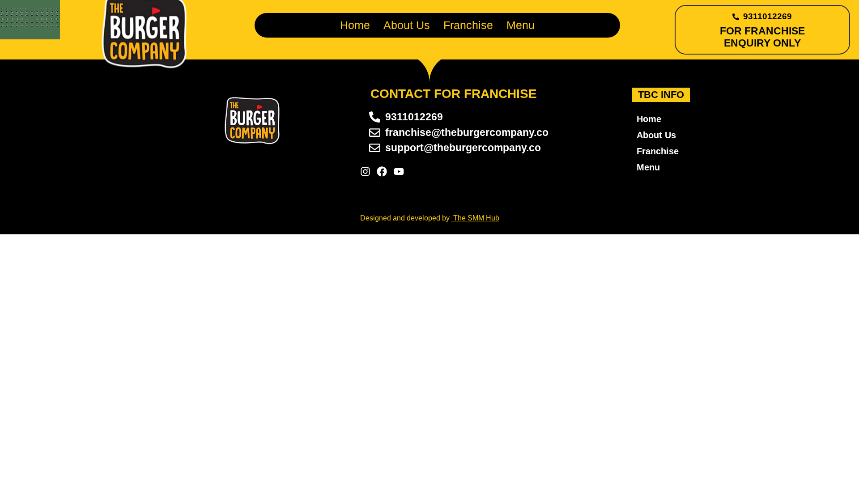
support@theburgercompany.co (463, 147)
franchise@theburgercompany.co (467, 132)
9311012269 (767, 16)
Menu (520, 25)
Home (355, 25)
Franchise (468, 25)
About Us (406, 25)
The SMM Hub (476, 218)
